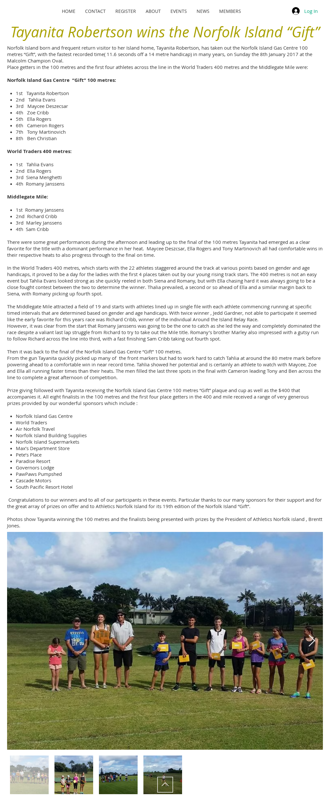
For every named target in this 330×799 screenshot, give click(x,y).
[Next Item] (311, 641)
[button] (179, 11)
